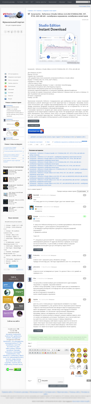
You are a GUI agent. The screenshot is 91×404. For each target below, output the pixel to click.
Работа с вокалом (13, 80)
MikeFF (21, 355)
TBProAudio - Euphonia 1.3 (14, 259)
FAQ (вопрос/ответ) (69, 137)
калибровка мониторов (75, 142)
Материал (53, 195)
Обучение (11, 89)
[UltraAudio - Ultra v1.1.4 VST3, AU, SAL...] (5, 204)
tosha (4, 357)
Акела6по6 (9, 334)
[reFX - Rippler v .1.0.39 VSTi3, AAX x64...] (5, 211)
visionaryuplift (17, 352)
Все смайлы (78, 376)
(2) (23, 148)
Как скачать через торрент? (52, 137)
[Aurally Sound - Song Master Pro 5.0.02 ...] (5, 189)
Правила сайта (80, 137)
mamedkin (17, 350)
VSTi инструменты (13, 74)
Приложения (11, 86)
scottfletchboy (14, 355)
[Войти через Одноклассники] (21, 31)
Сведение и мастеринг (49, 10)
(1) (23, 151)
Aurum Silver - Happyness (10, 158)
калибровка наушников (61, 142)
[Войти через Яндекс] (15, 31)
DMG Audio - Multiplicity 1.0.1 (14, 246)
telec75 (20, 362)
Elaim (48, 142)
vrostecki (14, 362)
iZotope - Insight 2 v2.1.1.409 (14, 225)
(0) (23, 158)
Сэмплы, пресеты (13, 83)
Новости (10, 95)
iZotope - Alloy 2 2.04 (12, 235)
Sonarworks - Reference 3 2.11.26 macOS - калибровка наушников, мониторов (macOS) (56, 157)
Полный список (17, 364)
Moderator (38, 207)
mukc (18, 354)
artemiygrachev (16, 338)
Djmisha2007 (7, 341)
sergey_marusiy (16, 359)
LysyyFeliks (8, 362)
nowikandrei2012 (11, 354)
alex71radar (17, 361)
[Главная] (13, 18)
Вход (88, 6)
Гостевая (10, 92)
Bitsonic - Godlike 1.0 (12, 261)
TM (13, 341)
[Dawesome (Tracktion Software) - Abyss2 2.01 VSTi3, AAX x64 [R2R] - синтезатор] (15, 133)
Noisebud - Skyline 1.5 (12, 236)
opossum (8, 359)
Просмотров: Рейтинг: (15, 172)
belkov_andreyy (10, 348)
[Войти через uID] (5, 31)
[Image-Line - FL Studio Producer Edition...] (5, 181)
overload (18, 348)
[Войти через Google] (18, 31)
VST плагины (38, 10)
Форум (10, 99)
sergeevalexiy (8, 364)
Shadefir (8, 338)
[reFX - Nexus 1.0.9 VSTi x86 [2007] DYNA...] (5, 196)
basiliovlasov (9, 352)
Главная (30, 10)
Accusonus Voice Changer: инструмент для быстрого (10, 148)
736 (20, 343)
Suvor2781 (17, 345)
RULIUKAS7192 (11, 346)
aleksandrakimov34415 (16, 357)
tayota (35, 299)
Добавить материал (37, 137)
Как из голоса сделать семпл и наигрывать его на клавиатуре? (11, 155)
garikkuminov (17, 336)
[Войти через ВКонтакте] (8, 31)
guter (17, 346)
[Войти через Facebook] (11, 31)
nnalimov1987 (9, 336)
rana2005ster (10, 345)
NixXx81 (36, 195)
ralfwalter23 (6, 355)
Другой (8, 263)
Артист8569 (9, 361)
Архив (17, 269)
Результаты (21, 269)
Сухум (35, 216)
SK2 (8, 357)
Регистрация (82, 6)
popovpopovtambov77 (11, 343)
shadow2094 (17, 334)
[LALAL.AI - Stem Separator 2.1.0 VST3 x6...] (5, 174)
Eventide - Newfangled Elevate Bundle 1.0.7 (11, 252)
